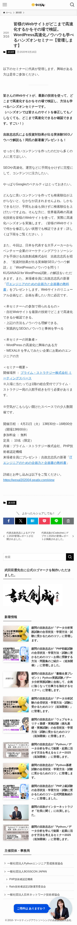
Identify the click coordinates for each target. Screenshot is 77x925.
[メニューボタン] (4, 4)
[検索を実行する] (70, 557)
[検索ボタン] (72, 4)
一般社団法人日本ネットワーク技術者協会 (33, 894)
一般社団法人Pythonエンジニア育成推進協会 (35, 863)
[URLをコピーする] (68, 521)
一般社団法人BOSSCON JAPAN (27, 871)
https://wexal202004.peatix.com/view (28, 480)
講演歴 (11, 52)
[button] (8, 521)
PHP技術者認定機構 (21, 879)
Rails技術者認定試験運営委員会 (27, 886)
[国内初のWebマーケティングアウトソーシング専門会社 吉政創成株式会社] (38, 4)
